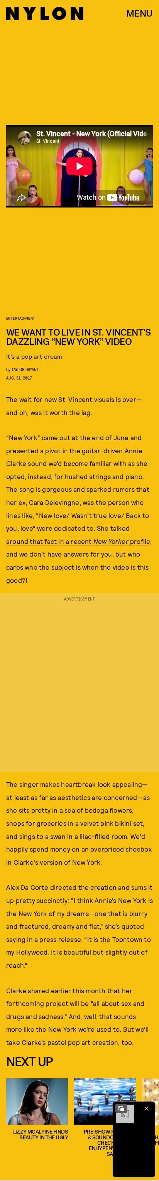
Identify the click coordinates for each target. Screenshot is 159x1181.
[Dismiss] (146, 1108)
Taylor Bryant (25, 369)
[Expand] (121, 1108)
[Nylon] (44, 13)
